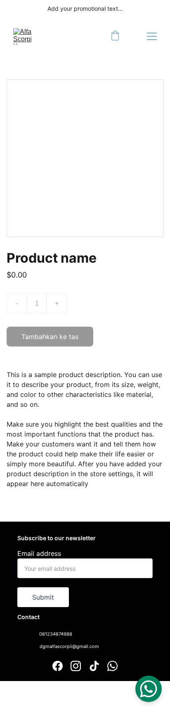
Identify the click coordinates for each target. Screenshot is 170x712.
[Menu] (152, 36)
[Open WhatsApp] (148, 689)
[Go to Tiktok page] (94, 666)
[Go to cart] (115, 36)
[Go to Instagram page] (76, 666)
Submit (43, 597)
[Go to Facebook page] (57, 666)
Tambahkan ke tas (49, 336)
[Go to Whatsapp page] (112, 666)
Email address (39, 553)
